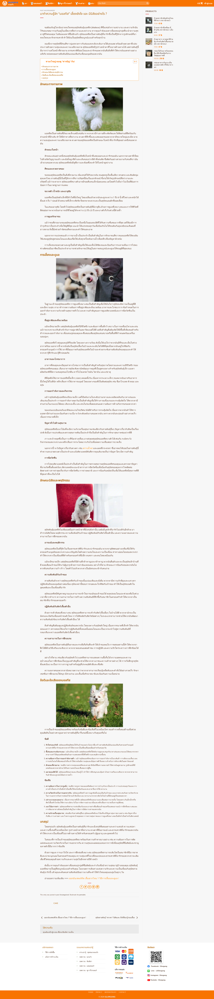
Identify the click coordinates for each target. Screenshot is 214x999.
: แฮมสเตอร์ (89, 966)
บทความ (82, 961)
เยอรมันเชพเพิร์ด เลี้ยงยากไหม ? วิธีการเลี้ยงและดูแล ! (94, 878)
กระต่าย (81, 3)
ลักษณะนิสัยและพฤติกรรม (52, 72)
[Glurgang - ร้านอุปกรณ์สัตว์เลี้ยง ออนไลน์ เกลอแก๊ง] (10, 3)
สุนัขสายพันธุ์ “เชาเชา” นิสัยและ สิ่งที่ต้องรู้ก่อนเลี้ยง (115, 917)
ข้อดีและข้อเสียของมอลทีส (52, 75)
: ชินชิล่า (88, 961)
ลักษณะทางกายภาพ (50, 66)
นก (26, 3)
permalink (82, 895)
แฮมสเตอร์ (37, 3)
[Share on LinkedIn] (97, 887)
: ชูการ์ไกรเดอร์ (91, 970)
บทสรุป (45, 78)
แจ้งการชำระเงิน (51, 957)
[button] (200, 3)
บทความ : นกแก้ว (85, 957)
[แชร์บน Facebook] (81, 887)
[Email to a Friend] (89, 887)
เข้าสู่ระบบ (53, 932)
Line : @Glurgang (157, 971)
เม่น (92, 3)
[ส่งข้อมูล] (147, 3)
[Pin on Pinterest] (93, 887)
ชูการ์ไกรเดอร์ (66, 3)
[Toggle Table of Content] (133, 61)
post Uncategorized (47, 10)
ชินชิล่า (51, 3)
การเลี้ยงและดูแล (49, 69)
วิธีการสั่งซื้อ (50, 952)
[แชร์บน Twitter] (85, 887)
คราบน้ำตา (88, 448)
